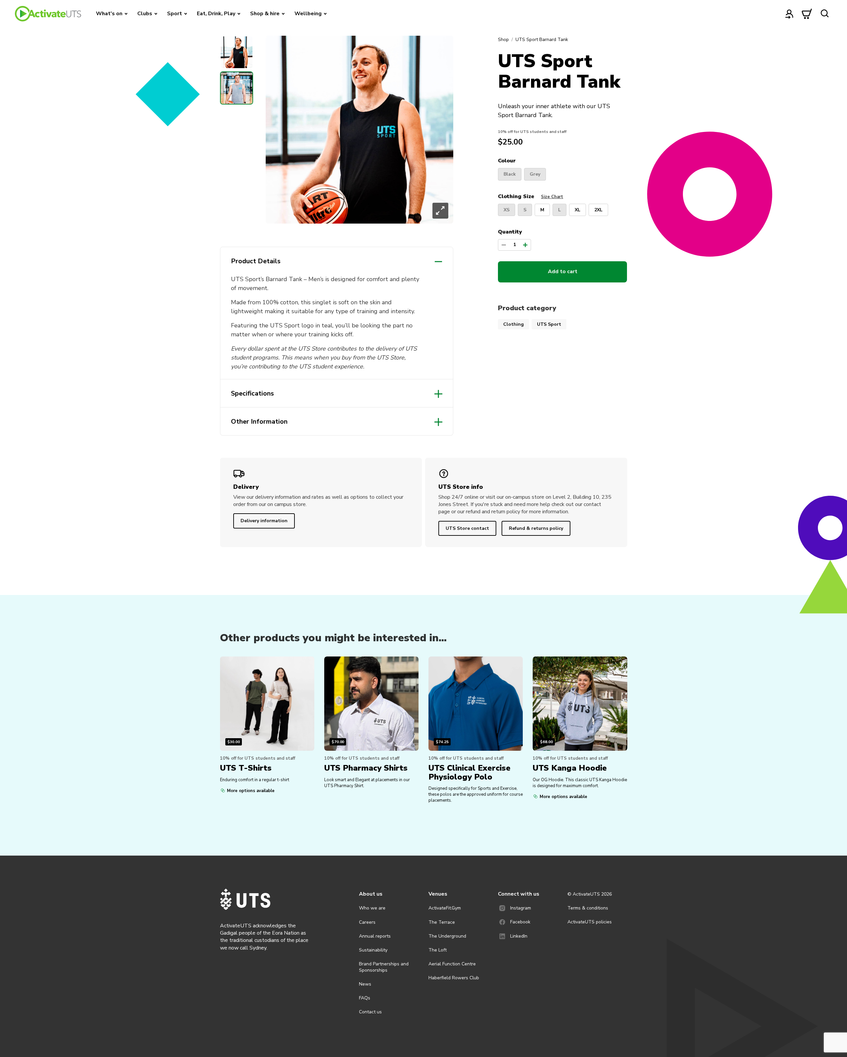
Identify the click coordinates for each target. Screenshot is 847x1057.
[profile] (789, 13)
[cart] (807, 13)
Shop (503, 39)
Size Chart (552, 197)
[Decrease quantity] (503, 244)
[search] (824, 13)
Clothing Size (530, 197)
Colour (507, 161)
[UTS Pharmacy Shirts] (371, 703)
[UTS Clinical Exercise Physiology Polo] (475, 703)
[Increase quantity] (525, 244)
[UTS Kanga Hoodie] (580, 703)
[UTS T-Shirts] (267, 703)
